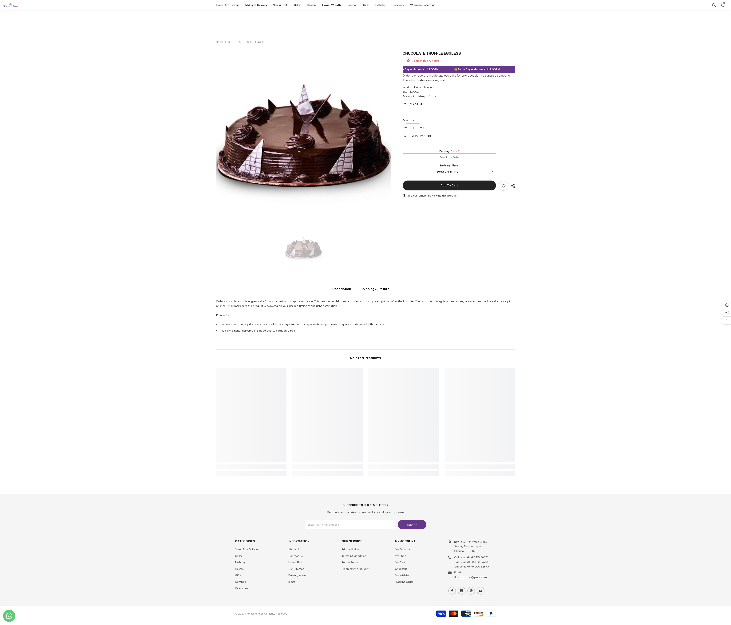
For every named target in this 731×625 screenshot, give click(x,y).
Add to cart (449, 185)
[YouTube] (480, 591)
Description (341, 289)
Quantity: (409, 120)
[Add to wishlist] (503, 185)
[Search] (714, 5)
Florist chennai (423, 87)
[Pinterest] (471, 591)
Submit (412, 525)
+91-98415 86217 (477, 557)
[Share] (511, 185)
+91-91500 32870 (478, 566)
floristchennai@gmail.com (470, 577)
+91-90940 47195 (478, 562)
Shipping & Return (375, 289)
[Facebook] (452, 591)
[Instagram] (461, 591)
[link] (251, 466)
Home (219, 42)
